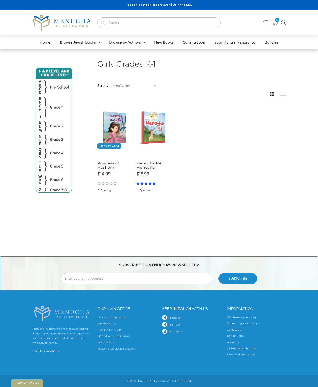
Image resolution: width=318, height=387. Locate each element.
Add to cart (114, 183)
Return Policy (235, 335)
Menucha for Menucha (149, 165)
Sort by (102, 86)
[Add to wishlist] (126, 104)
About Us (233, 342)
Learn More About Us (45, 351)
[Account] (283, 22)
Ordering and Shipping (241, 348)
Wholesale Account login (242, 317)
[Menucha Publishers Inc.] (61, 22)
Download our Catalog (241, 354)
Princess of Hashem (108, 165)
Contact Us (234, 329)
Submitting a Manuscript (243, 323)
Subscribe (237, 279)
